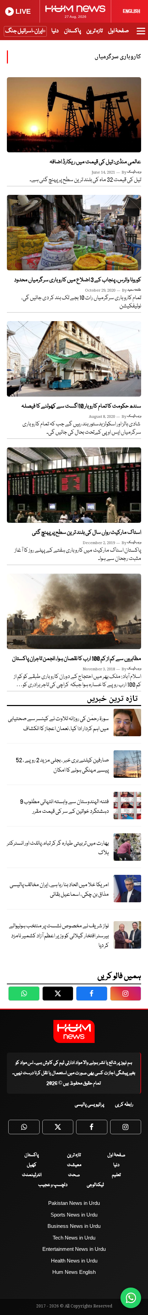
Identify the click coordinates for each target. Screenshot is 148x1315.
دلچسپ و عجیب (52, 1185)
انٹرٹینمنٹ (32, 1175)
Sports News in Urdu (74, 1215)
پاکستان (72, 31)
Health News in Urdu (74, 1261)
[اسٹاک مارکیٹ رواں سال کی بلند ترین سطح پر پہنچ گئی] (74, 485)
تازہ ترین (94, 31)
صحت (74, 1175)
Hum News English (74, 1272)
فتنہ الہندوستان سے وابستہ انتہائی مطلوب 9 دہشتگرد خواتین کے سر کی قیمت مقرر (64, 807)
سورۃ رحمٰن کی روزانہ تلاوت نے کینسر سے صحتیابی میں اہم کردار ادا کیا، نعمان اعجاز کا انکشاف (58, 724)
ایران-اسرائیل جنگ (24, 31)
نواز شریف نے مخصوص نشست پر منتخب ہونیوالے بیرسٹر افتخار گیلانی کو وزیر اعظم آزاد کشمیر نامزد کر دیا (59, 936)
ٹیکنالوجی (95, 1185)
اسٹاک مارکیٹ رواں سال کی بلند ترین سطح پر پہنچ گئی (86, 532)
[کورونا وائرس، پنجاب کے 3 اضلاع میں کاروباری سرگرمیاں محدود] (74, 232)
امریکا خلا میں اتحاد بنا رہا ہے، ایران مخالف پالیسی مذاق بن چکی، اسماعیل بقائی (59, 890)
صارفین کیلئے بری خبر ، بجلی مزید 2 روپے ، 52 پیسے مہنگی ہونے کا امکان (62, 765)
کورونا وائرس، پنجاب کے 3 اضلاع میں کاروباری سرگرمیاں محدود (77, 280)
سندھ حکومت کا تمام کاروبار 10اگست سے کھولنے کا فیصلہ (81, 406)
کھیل (31, 1165)
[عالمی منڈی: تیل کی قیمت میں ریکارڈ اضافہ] (74, 114)
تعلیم (116, 1175)
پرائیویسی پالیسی (89, 1104)
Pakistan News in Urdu (74, 1203)
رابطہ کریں (124, 1104)
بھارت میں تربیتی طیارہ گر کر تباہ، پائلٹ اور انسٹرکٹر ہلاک (58, 848)
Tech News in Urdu (74, 1238)
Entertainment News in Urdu (74, 1249)
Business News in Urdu (74, 1226)
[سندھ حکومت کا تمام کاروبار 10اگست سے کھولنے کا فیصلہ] (74, 358)
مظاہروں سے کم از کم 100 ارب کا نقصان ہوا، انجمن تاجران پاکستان (76, 659)
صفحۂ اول (118, 31)
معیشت (74, 1165)
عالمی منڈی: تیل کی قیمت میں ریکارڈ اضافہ (95, 162)
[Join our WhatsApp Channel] (130, 1298)
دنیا (55, 31)
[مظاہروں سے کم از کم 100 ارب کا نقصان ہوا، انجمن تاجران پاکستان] (74, 611)
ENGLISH (131, 11)
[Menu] (141, 34)
